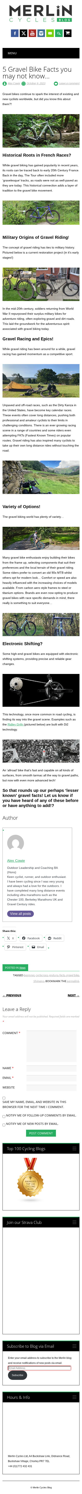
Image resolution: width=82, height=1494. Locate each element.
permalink (73, 981)
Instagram (41, 33)
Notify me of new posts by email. (32, 1124)
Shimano (38, 981)
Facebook (15, 33)
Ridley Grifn (16, 724)
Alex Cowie (14, 83)
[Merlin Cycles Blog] (41, 21)
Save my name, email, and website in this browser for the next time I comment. (34, 1104)
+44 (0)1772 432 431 (20, 1466)
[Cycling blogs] (30, 1202)
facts (62, 975)
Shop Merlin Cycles (67, 33)
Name (8, 1068)
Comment (11, 1033)
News (22, 968)
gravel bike (72, 975)
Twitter (23, 33)
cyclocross (42, 975)
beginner (29, 975)
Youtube (32, 33)
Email (50, 33)
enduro (53, 975)
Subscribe (17, 1375)
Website (9, 1087)
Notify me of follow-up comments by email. (41, 1115)
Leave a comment (69, 83)
